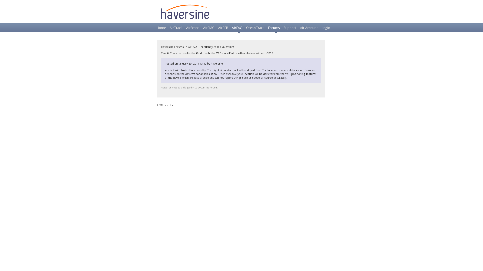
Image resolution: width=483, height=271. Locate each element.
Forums (274, 27)
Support (290, 27)
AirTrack (176, 27)
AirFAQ (237, 27)
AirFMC (208, 27)
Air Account (309, 27)
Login (326, 27)
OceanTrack (255, 27)
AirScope (192, 27)
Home (161, 27)
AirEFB (223, 27)
